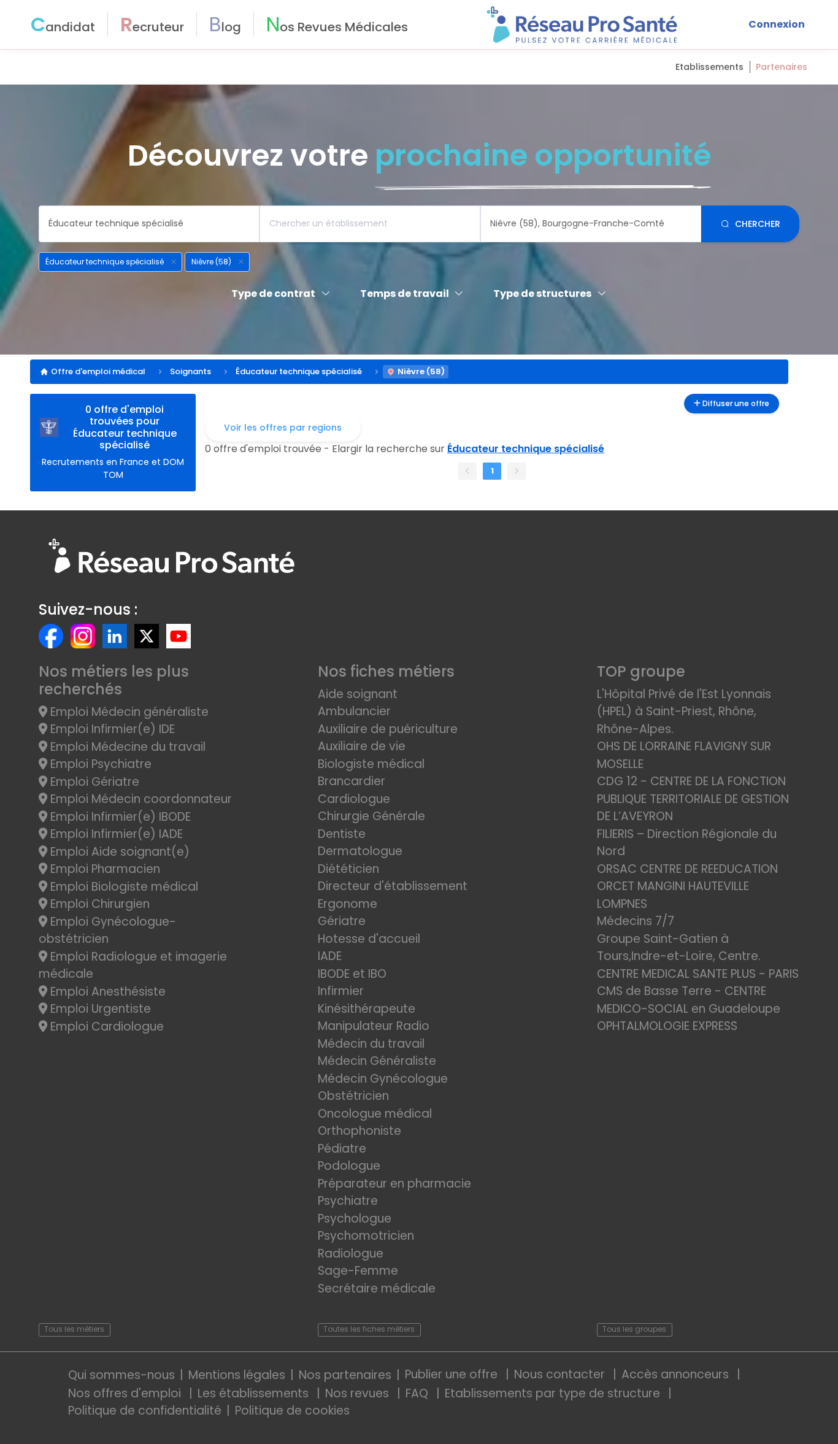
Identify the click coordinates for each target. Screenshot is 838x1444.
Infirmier (341, 991)
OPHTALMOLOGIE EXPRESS (667, 1026)
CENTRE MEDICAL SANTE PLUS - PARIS (698, 974)
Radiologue (350, 1253)
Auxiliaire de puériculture (388, 729)
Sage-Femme (358, 1270)
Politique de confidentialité (144, 1410)
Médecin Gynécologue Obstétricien (383, 1087)
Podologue (349, 1166)
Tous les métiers (74, 1329)
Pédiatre (342, 1148)
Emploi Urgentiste (99, 1008)
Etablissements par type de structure (554, 1393)
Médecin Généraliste (377, 1061)
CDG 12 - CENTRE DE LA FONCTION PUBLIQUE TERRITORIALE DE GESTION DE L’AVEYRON (693, 798)
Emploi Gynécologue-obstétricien (107, 930)
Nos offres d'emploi (126, 1393)
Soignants (190, 371)
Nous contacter (561, 1374)
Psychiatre (348, 1200)
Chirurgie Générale (371, 816)
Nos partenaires (345, 1375)
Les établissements (255, 1393)
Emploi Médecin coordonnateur (139, 799)
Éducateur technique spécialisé (299, 371)
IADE (330, 956)
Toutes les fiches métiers (369, 1329)
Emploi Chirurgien (98, 904)
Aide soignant (358, 694)
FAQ (418, 1393)
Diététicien (348, 869)
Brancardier (351, 781)
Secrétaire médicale (377, 1288)
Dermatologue (360, 851)
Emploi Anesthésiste (106, 991)
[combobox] (149, 223)
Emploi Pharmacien (103, 869)
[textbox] (149, 223)
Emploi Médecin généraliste (128, 712)
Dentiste (342, 834)
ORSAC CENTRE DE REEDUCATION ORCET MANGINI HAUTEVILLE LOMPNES (687, 886)
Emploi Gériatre (93, 782)
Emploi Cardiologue (105, 1026)
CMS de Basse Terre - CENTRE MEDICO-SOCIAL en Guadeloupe (688, 1000)
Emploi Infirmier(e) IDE (111, 729)
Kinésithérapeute (366, 1008)
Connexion (776, 24)
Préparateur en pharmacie (394, 1183)
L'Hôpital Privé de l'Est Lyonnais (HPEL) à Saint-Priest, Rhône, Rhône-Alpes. (684, 711)
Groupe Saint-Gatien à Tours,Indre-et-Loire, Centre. (679, 948)
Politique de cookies (292, 1410)
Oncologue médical (375, 1113)
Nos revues (358, 1393)
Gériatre (342, 921)
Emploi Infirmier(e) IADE (115, 834)
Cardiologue (354, 799)
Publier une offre (453, 1374)
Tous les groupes (634, 1329)
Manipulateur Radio (373, 1026)
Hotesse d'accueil (369, 939)
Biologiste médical (371, 764)
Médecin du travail (373, 1043)
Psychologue (354, 1218)
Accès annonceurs (676, 1374)
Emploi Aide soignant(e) (118, 851)
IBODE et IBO (352, 974)
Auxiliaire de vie (362, 746)
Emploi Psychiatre (99, 764)
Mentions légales (236, 1375)
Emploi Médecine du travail (126, 747)
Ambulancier (354, 711)
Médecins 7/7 (635, 921)
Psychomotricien (366, 1235)
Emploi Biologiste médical (122, 886)
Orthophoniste (359, 1131)
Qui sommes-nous (121, 1375)
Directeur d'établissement (392, 886)
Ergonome (347, 904)
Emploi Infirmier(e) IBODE (119, 816)
